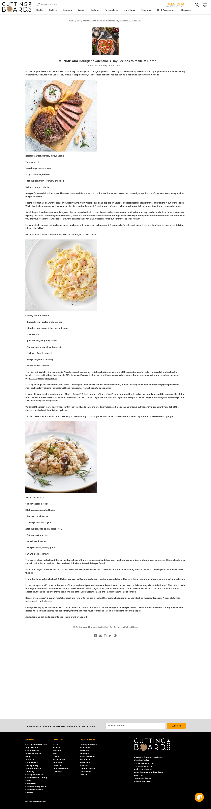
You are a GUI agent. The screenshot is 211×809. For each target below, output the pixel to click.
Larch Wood (85, 772)
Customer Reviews (34, 790)
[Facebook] (95, 636)
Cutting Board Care (34, 775)
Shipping (29, 772)
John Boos (129, 10)
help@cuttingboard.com (151, 772)
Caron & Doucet (87, 769)
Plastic (39, 10)
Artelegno (84, 754)
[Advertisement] (105, 679)
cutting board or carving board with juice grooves (73, 225)
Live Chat (138, 775)
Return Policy (31, 763)
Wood (81, 10)
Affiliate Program (33, 754)
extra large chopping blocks (43, 379)
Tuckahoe (84, 766)
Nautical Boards (87, 757)
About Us (29, 760)
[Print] (105, 636)
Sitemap (29, 793)
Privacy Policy (31, 766)
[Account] (197, 5)
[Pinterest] (115, 636)
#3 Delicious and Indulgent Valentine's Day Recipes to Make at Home (105, 627)
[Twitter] (110, 636)
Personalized (112, 10)
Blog (27, 757)
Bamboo (67, 10)
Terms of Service (33, 769)
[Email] (100, 636)
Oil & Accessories (166, 10)
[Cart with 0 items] (204, 5)
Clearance (186, 10)
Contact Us (30, 784)
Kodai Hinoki (86, 763)
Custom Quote (32, 750)
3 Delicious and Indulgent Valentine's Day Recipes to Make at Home (105, 61)
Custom (94, 10)
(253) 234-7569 (145, 769)
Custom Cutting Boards (36, 787)
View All (83, 775)
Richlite (53, 10)
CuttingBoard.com (88, 744)
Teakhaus (146, 10)
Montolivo (85, 760)
